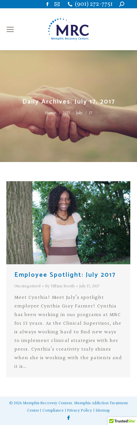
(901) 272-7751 (94, 4)
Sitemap (103, 410)
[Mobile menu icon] (10, 29)
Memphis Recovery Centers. (48, 403)
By (60, 286)
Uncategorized (27, 286)
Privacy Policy (79, 410)
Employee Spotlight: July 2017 (65, 275)
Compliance (53, 410)
